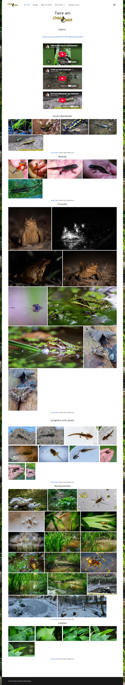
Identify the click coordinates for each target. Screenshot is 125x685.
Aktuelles (35, 5)
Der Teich (27, 5)
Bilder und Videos (46, 5)
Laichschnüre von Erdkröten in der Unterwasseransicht (62, 37)
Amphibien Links (73, 5)
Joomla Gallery (55, 153)
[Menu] (114, 5)
